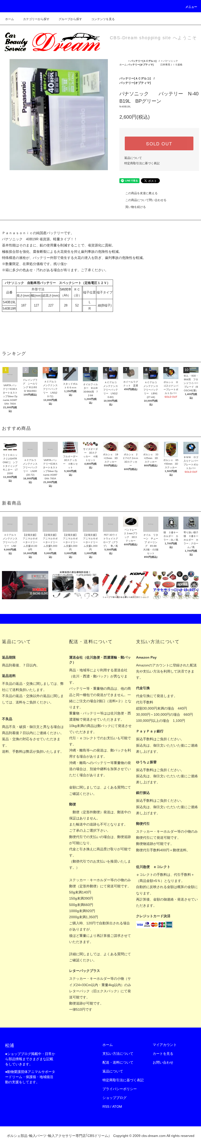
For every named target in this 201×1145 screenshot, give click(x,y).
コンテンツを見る (103, 19)
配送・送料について (117, 1062)
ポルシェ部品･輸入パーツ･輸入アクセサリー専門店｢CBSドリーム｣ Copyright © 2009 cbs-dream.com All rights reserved (100, 1136)
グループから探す (70, 19)
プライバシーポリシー (119, 1089)
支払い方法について (117, 1054)
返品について (133, 158)
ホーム (9, 19)
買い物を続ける (135, 207)
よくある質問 (113, 787)
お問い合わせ (163, 1062)
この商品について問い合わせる (145, 200)
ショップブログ (114, 1098)
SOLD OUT (159, 143)
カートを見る (163, 1054)
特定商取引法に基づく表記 (142, 163)
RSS (105, 1106)
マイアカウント (165, 1045)
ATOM (117, 1106)
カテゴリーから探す (36, 19)
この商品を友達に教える (141, 193)
